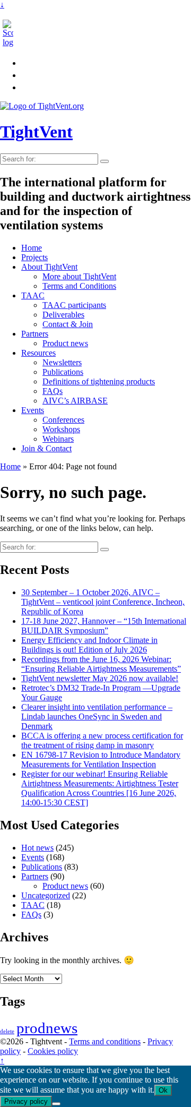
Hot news (37, 847)
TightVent (36, 131)
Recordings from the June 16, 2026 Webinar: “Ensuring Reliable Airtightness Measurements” (101, 664)
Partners (34, 333)
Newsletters (62, 362)
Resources (38, 352)
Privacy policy (26, 1101)
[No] (56, 1103)
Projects (34, 257)
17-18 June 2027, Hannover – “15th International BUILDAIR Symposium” (103, 625)
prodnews (46, 1027)
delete (7, 1031)
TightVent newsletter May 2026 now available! (99, 678)
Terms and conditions (105, 1041)
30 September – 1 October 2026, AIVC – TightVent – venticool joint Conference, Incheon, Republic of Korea (103, 602)
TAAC (33, 295)
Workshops (61, 429)
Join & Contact (46, 448)
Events (32, 410)
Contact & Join (67, 324)
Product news (65, 343)
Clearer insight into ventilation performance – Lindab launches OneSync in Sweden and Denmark (96, 716)
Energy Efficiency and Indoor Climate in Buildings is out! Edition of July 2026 (89, 645)
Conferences (63, 419)
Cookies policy (53, 1050)
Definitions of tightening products (98, 381)
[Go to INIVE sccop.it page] (10, 42)
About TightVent (49, 266)
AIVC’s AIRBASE (75, 400)
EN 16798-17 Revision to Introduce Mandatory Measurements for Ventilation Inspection (100, 759)
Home (31, 247)
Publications (62, 371)
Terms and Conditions (79, 285)
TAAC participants (74, 305)
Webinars (58, 438)
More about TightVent (79, 276)
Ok (163, 1090)
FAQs (52, 391)
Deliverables (63, 314)
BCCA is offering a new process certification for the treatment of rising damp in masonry (102, 740)
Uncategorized (45, 895)
